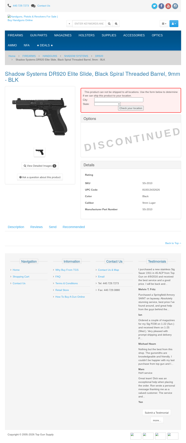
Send (52, 227)
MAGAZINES (63, 35)
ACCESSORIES (134, 35)
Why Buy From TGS (66, 269)
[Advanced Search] (116, 23)
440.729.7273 (21, 5)
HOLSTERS (87, 35)
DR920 (99, 56)
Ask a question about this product (41, 177)
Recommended (74, 227)
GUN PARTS (38, 35)
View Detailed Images (40, 165)
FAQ (57, 276)
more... (157, 420)
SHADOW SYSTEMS (76, 56)
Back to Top (172, 243)
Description (16, 227)
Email (101, 276)
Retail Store (62, 290)
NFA (27, 45)
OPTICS (157, 35)
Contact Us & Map (108, 269)
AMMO (12, 45)
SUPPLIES (109, 35)
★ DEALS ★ (45, 45)
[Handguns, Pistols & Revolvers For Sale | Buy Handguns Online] (34, 18)
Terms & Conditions (66, 283)
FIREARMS (15, 35)
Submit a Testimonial (157, 412)
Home (12, 56)
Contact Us (43, 5)
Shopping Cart (21, 276)
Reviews (36, 227)
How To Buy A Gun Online (70, 296)
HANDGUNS (50, 56)
